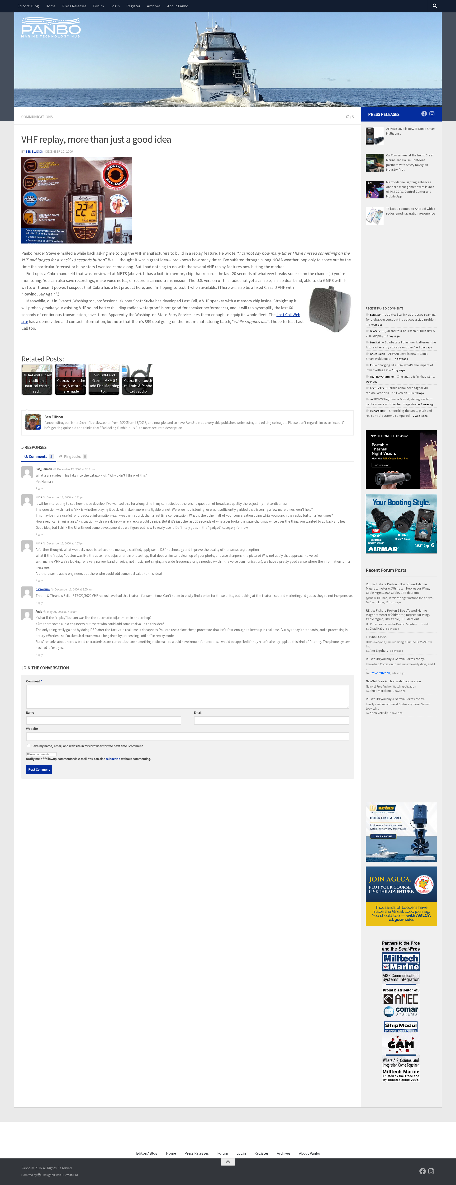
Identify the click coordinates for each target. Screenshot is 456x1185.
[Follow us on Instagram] (432, 114)
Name (30, 712)
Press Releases (74, 6)
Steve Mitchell (380, 673)
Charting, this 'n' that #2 (413, 376)
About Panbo (177, 6)
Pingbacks (75, 456)
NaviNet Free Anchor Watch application (393, 681)
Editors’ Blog (28, 6)
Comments (40, 456)
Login (115, 6)
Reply (39, 489)
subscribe (113, 759)
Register (133, 6)
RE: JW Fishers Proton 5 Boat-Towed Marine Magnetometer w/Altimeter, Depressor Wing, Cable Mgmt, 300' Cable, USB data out (398, 588)
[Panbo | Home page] (51, 27)
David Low (377, 602)
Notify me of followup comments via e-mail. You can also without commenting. (88, 759)
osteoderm (43, 589)
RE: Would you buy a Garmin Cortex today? (395, 659)
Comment (34, 681)
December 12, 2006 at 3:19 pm (76, 469)
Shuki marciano (380, 691)
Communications (37, 116)
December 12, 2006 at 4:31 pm (66, 497)
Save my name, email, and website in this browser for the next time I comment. (87, 746)
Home (51, 6)
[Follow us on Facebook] (424, 114)
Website (32, 728)
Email (197, 712)
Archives (154, 6)
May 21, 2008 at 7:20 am (62, 612)
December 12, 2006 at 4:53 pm (66, 543)
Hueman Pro (70, 1175)
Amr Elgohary (379, 650)
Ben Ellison (34, 151)
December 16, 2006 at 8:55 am (74, 589)
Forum (98, 6)
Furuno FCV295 (376, 637)
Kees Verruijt (379, 713)
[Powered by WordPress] (39, 1174)
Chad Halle (377, 628)
